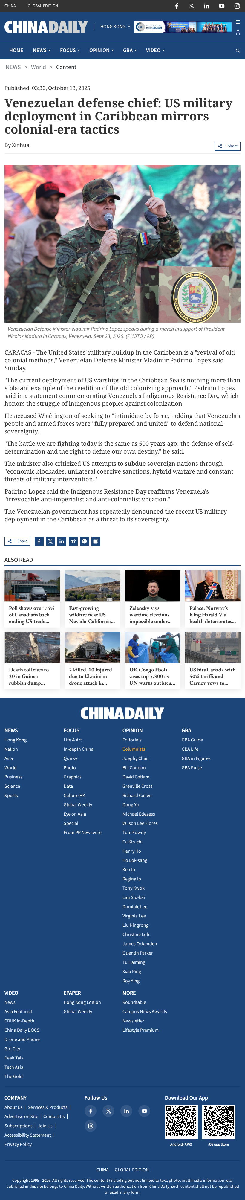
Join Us (45, 1126)
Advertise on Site (21, 1116)
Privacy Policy (18, 1144)
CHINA (10, 6)
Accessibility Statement (27, 1135)
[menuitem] (112, 27)
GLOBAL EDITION (43, 6)
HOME (16, 50)
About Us (13, 1107)
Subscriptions (18, 1126)
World (38, 67)
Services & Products (48, 1107)
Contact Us (54, 1116)
